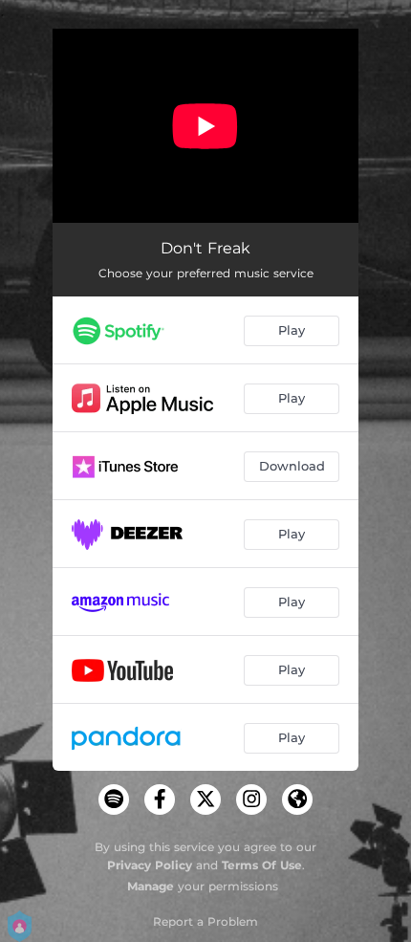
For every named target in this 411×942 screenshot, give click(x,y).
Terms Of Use (262, 865)
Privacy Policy (149, 865)
